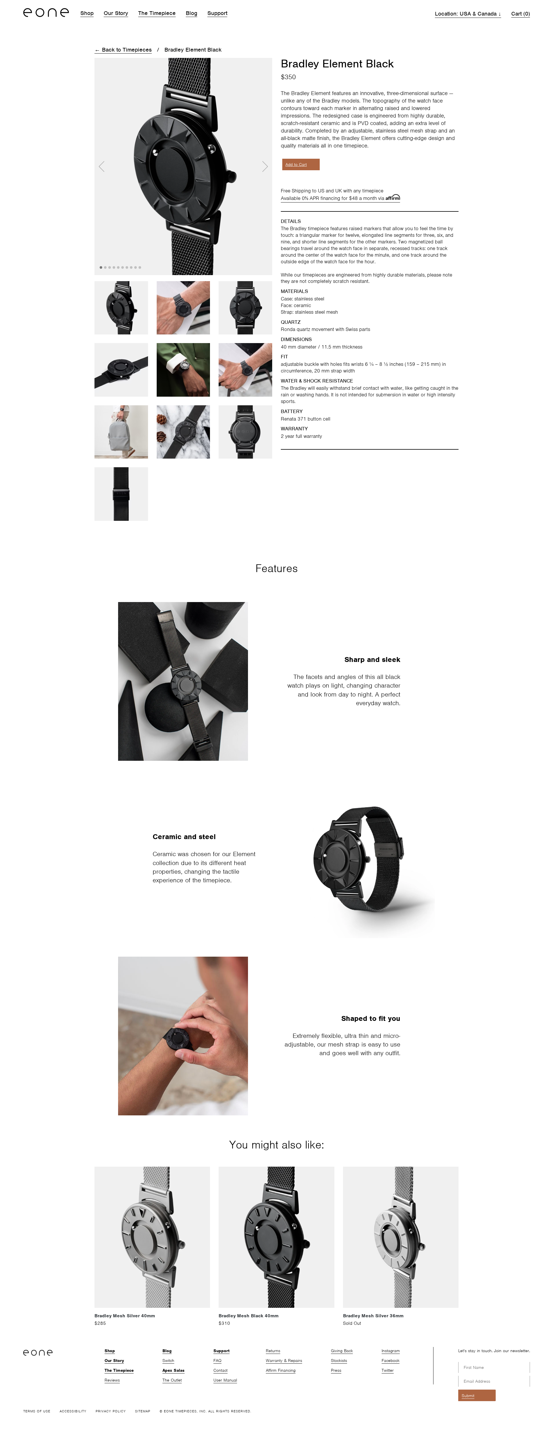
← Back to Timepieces (123, 49)
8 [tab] (131, 268)
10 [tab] (140, 268)
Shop (87, 13)
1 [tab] (101, 268)
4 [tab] (114, 268)
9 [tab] (136, 268)
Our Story (116, 13)
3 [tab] (110, 268)
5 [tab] (118, 268)
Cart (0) (520, 13)
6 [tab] (123, 268)
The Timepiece (157, 13)
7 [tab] (127, 268)
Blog (191, 13)
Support (217, 13)
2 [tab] (105, 268)
